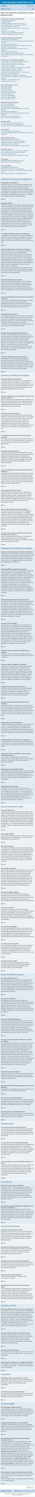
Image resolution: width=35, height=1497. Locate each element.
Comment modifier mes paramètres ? (9, 39)
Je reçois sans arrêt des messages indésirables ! (12, 124)
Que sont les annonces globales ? (9, 92)
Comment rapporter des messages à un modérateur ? (13, 75)
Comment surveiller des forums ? (9, 153)
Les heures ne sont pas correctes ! (9, 44)
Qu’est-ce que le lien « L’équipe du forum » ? (11, 117)
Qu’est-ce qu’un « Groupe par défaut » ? (10, 116)
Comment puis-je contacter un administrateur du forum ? (14, 173)
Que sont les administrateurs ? (8, 104)
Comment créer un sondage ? (8, 66)
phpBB (8, 462)
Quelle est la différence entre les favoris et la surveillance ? (15, 150)
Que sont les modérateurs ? (7, 105)
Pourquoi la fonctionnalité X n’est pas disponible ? (12, 168)
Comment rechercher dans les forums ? (10, 139)
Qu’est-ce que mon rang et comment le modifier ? (12, 53)
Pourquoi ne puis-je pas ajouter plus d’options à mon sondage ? (16, 67)
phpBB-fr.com (20, 1494)
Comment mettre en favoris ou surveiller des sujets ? (13, 152)
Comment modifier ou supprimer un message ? (12, 63)
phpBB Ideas (16, 1428)
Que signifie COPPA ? (6, 22)
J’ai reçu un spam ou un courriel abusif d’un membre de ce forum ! (16, 125)
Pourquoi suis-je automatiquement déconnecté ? (12, 32)
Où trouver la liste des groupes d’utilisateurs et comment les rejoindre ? (15, 109)
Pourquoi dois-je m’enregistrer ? (8, 20)
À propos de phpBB (15, 1415)
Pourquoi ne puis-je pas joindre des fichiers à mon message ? (15, 72)
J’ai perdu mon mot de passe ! (8, 31)
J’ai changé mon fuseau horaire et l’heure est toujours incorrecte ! (16, 45)
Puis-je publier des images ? (7, 91)
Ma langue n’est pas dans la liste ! (9, 47)
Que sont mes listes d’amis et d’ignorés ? (10, 131)
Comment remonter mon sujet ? (8, 81)
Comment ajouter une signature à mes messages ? (13, 64)
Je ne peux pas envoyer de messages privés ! (12, 122)
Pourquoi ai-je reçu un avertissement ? (10, 73)
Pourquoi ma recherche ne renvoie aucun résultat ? (13, 141)
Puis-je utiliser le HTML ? (7, 88)
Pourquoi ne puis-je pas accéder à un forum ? (11, 70)
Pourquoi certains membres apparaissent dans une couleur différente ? (15, 113)
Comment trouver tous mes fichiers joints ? (11, 162)
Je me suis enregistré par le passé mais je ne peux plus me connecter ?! (15, 29)
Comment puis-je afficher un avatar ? (9, 51)
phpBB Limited (12, 1410)
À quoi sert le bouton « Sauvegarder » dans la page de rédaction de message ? (17, 77)
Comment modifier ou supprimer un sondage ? (12, 69)
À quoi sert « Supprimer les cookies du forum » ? (12, 34)
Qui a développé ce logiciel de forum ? (10, 167)
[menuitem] (5, 6)
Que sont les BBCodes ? (7, 86)
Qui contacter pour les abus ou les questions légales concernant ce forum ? (17, 171)
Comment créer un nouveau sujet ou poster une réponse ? (15, 61)
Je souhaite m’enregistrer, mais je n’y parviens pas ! (13, 23)
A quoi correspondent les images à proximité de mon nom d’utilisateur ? (14, 49)
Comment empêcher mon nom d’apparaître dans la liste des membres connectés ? (17, 41)
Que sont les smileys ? (6, 89)
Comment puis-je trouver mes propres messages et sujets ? (15, 145)
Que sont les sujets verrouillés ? (8, 97)
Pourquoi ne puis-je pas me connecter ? (10, 26)
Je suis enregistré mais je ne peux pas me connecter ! (14, 25)
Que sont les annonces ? (7, 94)
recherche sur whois (6, 1446)
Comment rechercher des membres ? (10, 144)
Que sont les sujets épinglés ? (8, 95)
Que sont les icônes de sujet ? (8, 98)
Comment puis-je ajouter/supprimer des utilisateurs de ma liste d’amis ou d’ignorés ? (17, 133)
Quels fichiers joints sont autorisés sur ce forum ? (12, 160)
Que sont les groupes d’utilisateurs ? (9, 107)
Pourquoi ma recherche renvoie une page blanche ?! (13, 142)
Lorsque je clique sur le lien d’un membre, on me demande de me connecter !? (17, 55)
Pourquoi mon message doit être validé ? (10, 79)
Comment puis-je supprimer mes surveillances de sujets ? (14, 155)
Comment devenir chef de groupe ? (9, 111)
